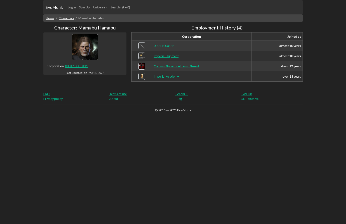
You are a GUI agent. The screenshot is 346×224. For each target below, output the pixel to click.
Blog (178, 98)
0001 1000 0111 (76, 66)
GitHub (246, 94)
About (113, 98)
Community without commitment (176, 66)
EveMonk (54, 7)
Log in (72, 7)
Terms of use (118, 94)
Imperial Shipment (166, 56)
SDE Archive (249, 98)
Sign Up (84, 7)
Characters (66, 18)
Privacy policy (53, 98)
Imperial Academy (166, 76)
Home (50, 18)
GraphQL (181, 94)
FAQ (46, 94)
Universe (99, 7)
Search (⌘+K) (120, 7)
